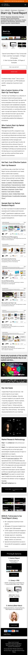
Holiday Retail (17, 193)
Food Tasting (11, 191)
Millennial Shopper (7, 196)
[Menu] (25, 5)
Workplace (5, 189)
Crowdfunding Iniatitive (7, 20)
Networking (15, 17)
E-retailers (9, 182)
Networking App (20, 21)
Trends (6, 648)
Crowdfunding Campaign (19, 196)
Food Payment (21, 187)
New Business (11, 21)
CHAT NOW (14, 575)
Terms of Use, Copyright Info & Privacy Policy (14, 651)
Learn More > (7, 634)
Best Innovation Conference (13, 645)
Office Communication (12, 18)
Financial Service (16, 185)
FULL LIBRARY (5, 10)
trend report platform (13, 458)
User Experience (15, 180)
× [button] (26, 1)
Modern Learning (5, 23)
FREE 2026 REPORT (14, 67)
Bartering (8, 17)
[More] (3, 198)
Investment (11, 189)
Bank (22, 193)
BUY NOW (14, 600)
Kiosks (17, 189)
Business (14, 10)
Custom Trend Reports (14, 646)
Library (10, 193)
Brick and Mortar (6, 185)
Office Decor (17, 20)
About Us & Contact (13, 642)
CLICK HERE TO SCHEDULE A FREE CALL (14, 489)
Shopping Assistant (18, 182)
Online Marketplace (10, 187)
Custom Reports (15, 23)
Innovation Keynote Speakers (14, 643)
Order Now (14, 72)
